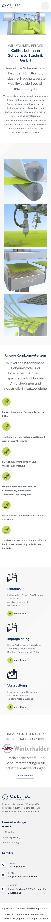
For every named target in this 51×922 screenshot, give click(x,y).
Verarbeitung (12, 842)
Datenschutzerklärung (27, 908)
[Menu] (45, 6)
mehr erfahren (25, 775)
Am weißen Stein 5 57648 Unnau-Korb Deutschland (28, 891)
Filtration (9, 832)
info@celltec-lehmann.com (22, 876)
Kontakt (45, 908)
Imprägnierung (12, 837)
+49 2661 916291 (16, 866)
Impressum (7, 908)
